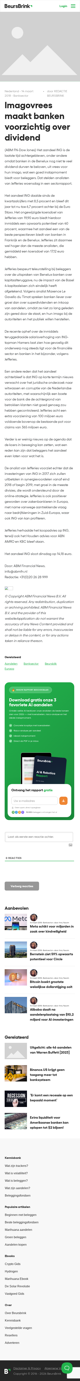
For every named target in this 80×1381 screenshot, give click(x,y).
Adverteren (12, 1342)
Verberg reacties (22, 886)
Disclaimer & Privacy (27, 1368)
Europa (9, 668)
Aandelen (11, 663)
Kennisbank (13, 1320)
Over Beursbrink (15, 1313)
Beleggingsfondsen (18, 1195)
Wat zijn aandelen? (17, 1188)
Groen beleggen (15, 1237)
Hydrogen (11, 1271)
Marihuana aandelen (18, 1229)
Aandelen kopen (16, 1244)
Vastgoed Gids (14, 1293)
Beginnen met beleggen (20, 1214)
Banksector (31, 663)
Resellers (11, 1335)
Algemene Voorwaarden (60, 1368)
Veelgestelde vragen (18, 1328)
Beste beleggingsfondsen (22, 1222)
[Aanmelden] (63, 801)
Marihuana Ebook (16, 1278)
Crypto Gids (12, 1264)
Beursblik (51, 663)
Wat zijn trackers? (16, 1165)
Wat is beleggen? (16, 1180)
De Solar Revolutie (17, 1286)
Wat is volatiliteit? (16, 1173)
